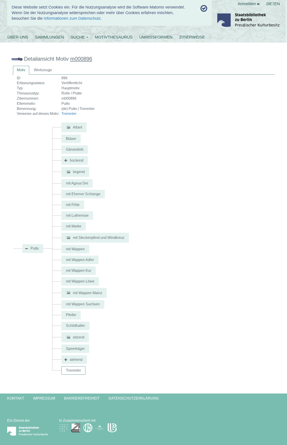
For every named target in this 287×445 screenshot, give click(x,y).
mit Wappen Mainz (87, 293)
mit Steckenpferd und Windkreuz (98, 238)
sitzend (78, 337)
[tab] (21, 70)
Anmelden (247, 4)
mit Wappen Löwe (80, 281)
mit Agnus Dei (77, 183)
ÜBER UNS (17, 37)
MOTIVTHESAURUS (114, 37)
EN (277, 4)
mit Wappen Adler (80, 260)
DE (269, 4)
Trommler (68, 114)
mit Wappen (75, 249)
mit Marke (73, 226)
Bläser (71, 139)
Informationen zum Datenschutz (72, 18)
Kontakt (15, 398)
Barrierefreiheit (82, 398)
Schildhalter (75, 325)
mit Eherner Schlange (83, 194)
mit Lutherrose (77, 215)
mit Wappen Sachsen (83, 304)
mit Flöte (73, 205)
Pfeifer (71, 315)
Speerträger (75, 349)
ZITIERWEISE (192, 37)
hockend (76, 160)
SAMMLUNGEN (49, 37)
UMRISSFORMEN (155, 37)
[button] (68, 127)
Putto (34, 248)
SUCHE (78, 37)
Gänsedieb (74, 149)
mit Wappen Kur (78, 270)
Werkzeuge (43, 70)
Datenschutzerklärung (134, 398)
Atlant (77, 127)
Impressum (44, 398)
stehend (76, 360)
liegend (79, 172)
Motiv (21, 70)
